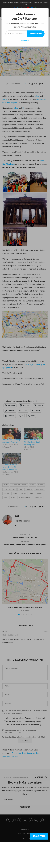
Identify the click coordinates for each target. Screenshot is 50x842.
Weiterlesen (25, 41)
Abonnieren (36, 33)
